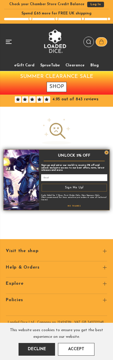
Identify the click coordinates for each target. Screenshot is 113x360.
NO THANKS (74, 206)
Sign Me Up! (74, 187)
